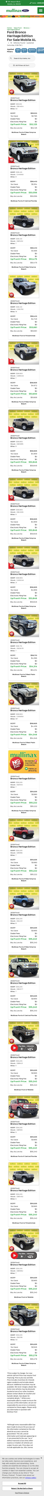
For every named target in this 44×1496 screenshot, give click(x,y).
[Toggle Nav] (40, 10)
